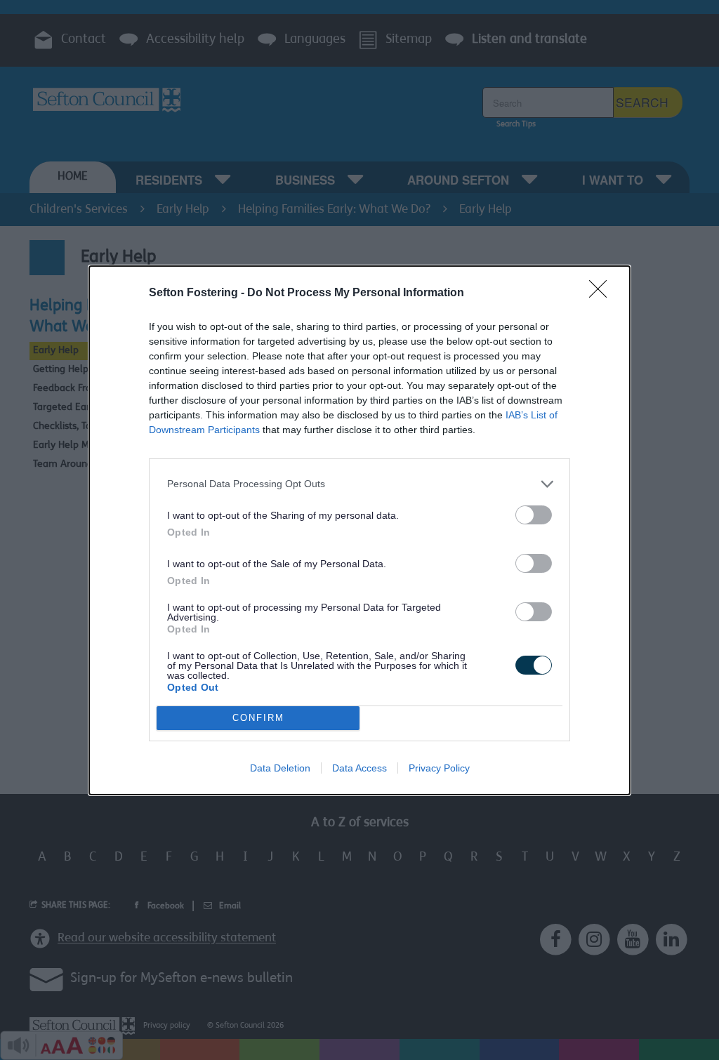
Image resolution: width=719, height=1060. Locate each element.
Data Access (359, 768)
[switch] (533, 514)
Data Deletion (280, 768)
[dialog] (359, 530)
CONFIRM (258, 718)
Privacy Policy (439, 768)
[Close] (602, 293)
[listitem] (359, 484)
